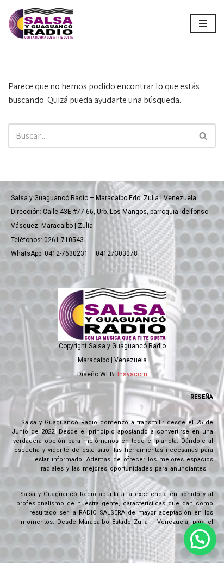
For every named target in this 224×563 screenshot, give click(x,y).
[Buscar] (203, 135)
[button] (200, 539)
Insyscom (132, 374)
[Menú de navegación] (203, 23)
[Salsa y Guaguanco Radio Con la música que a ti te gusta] (43, 23)
